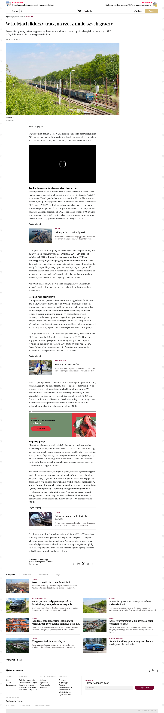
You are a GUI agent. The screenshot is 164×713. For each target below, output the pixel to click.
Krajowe (57, 229)
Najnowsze (43, 574)
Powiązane (10, 574)
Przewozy (21, 16)
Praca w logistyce (60, 361)
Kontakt (9, 683)
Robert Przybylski (36, 127)
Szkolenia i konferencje (14, 701)
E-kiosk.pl (62, 680)
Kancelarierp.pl (64, 690)
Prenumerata (45, 685)
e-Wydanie (138, 11)
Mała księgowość (65, 687)
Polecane (27, 574)
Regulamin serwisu (26, 685)
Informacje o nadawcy (27, 687)
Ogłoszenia (44, 683)
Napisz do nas (11, 685)
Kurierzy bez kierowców (67, 364)
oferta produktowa (42, 706)
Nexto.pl (62, 685)
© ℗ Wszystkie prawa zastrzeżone (42, 562)
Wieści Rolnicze (65, 692)
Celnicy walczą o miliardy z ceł (70, 232)
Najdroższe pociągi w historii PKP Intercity (71, 517)
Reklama (43, 680)
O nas (8, 680)
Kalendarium (25, 706)
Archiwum (43, 687)
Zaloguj (151, 11)
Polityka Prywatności (27, 680)
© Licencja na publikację (38, 560)
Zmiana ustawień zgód (28, 683)
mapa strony (10, 706)
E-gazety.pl (63, 683)
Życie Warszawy (65, 695)
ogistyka (88, 11)
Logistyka (13, 16)
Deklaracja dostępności (28, 690)
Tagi (58, 574)
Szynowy (29, 16)
